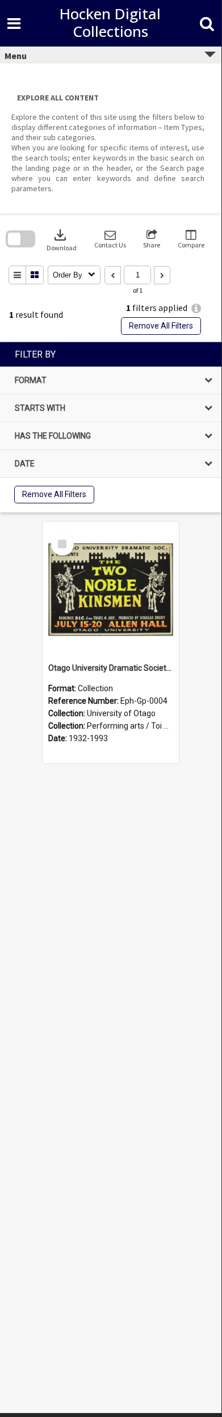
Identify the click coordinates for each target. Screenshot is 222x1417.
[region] (110, 427)
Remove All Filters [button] (161, 325)
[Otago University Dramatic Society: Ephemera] (110, 589)
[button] (110, 239)
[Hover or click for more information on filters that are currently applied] (196, 308)
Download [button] (62, 239)
